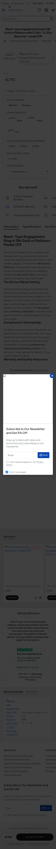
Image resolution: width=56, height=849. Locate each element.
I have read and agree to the (25, 463)
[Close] (52, 375)
